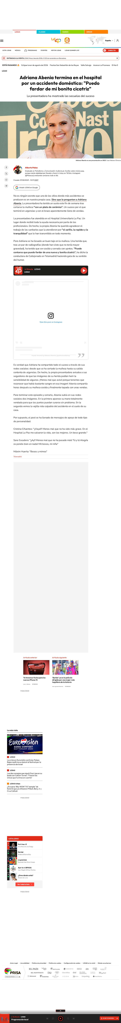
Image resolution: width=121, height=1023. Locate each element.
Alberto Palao (31, 167)
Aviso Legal (14, 963)
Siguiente (73, 1018)
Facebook (6, 167)
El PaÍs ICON (65, 975)
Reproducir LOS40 (84, 270)
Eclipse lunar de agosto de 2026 (34, 65)
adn (94, 969)
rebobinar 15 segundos (53, 1018)
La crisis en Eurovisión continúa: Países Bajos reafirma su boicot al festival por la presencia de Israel (24, 762)
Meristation (97, 975)
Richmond (32, 975)
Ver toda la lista (23, 884)
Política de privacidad (39, 963)
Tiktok (51, 938)
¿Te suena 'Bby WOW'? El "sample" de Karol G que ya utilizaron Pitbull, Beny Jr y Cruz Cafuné (24, 788)
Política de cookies (55, 963)
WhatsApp (6, 180)
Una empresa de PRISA (12, 971)
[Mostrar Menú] (3, 40)
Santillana (56, 969)
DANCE (65, 32)
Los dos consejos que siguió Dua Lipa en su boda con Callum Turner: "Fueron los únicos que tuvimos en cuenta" (24, 775)
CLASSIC (42, 32)
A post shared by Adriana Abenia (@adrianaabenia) (51, 355)
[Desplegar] (60, 1011)
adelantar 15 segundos (68, 1018)
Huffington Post (36, 972)
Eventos (44, 50)
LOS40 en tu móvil (89, 963)
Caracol (102, 969)
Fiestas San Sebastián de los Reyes (64, 65)
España (108, 40)
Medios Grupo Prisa (12, 976)
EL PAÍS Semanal (83, 972)
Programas (32, 50)
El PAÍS (33, 969)
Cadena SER (78, 969)
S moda (75, 975)
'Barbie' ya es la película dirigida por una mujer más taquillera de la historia (63, 679)
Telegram (6, 186)
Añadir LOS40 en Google (28, 187)
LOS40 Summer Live (72, 50)
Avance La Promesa (101, 65)
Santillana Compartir (68, 969)
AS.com (86, 969)
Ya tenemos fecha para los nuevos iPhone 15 (34, 678)
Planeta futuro (92, 972)
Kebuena (100, 972)
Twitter (6, 174)
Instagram (46, 938)
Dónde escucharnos (104, 963)
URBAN (89, 32)
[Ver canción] (13, 845)
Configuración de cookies (72, 963)
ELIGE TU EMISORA (108, 1018)
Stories (75, 938)
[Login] (118, 40)
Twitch (70, 938)
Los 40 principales (44, 969)
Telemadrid (17, 456)
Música (17, 50)
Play (60, 1018)
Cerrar (117, 58)
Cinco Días (65, 972)
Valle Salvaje (86, 65)
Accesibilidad (24, 963)
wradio (57, 972)
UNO (50, 972)
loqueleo (85, 975)
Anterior (47, 1018)
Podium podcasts (55, 975)
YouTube (56, 938)
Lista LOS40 (6, 50)
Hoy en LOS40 (56, 50)
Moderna (43, 975)
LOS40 (17, 32)
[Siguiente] (117, 65)
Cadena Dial (75, 972)
